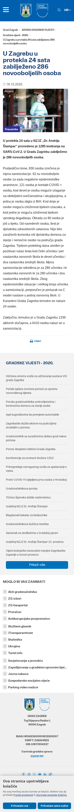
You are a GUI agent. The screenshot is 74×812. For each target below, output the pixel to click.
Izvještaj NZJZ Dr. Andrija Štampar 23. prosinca (35, 541)
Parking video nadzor (23, 687)
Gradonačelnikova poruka (21, 488)
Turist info (15, 653)
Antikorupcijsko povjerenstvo (29, 618)
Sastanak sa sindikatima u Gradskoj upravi (32, 532)
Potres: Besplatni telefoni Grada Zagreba (30, 449)
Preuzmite (11, 129)
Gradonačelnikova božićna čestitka (27, 524)
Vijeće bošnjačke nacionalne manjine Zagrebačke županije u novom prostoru (35, 552)
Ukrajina (14, 646)
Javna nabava (18, 674)
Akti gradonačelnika (22, 591)
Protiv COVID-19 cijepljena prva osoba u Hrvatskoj (36, 479)
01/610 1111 (37, 756)
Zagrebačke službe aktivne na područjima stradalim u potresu (31, 425)
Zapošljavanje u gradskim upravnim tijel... (37, 667)
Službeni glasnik (19, 626)
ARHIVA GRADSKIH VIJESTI (38, 29)
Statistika (15, 639)
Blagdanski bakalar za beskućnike (26, 515)
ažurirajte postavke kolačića (51, 795)
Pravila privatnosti (23, 795)
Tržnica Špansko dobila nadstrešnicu (28, 497)
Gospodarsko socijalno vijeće (29, 680)
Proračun (14, 612)
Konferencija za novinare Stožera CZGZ (30, 458)
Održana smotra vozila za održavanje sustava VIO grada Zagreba (36, 378)
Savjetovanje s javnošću (25, 660)
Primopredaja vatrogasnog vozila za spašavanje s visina (36, 468)
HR (66, 10)
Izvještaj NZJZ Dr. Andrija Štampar (27, 506)
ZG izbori (14, 598)
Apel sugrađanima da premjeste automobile (32, 414)
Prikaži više (37, 565)
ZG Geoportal (18, 605)
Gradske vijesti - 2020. (16, 35)
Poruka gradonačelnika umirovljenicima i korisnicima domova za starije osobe (30, 403)
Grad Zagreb (10, 29)
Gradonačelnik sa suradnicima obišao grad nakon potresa (36, 438)
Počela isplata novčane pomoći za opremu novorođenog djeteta (31, 390)
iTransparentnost (20, 632)
